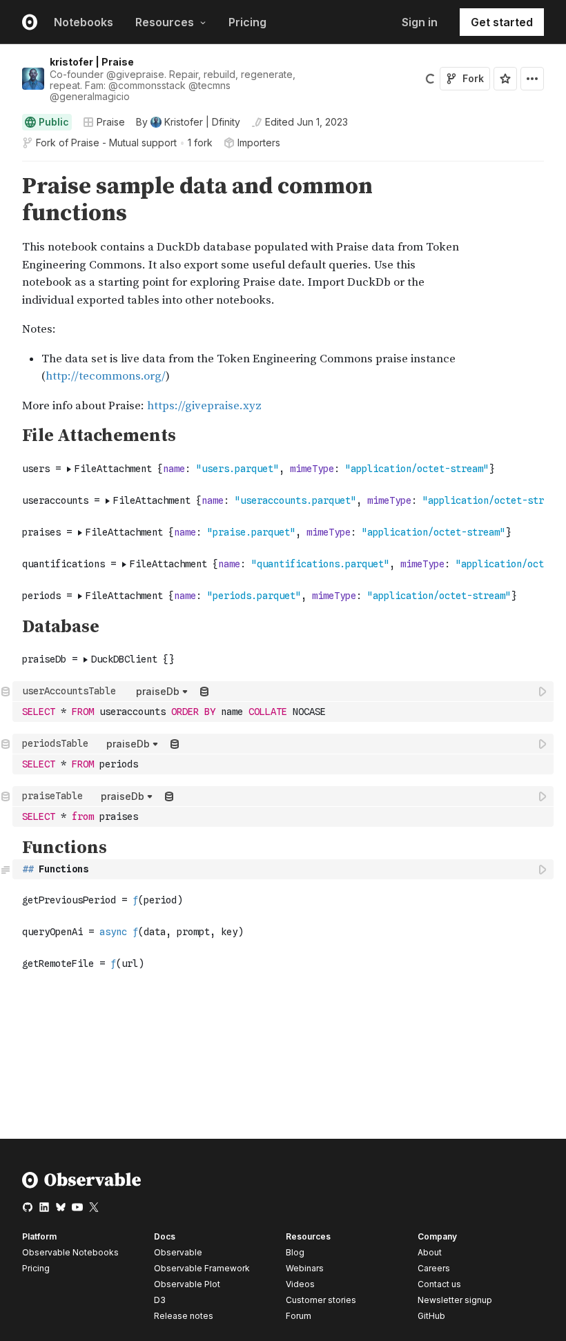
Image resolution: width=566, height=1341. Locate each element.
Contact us (439, 1284)
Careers (434, 1268)
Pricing (247, 22)
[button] (6, 167)
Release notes (183, 1316)
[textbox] (284, 712)
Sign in (420, 22)
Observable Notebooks (70, 1252)
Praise (111, 122)
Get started (502, 22)
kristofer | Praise (92, 62)
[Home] (82, 1185)
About (430, 1252)
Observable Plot (187, 1284)
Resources (164, 22)
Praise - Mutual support (124, 142)
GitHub (431, 1316)
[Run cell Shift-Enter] (543, 691)
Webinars (305, 1268)
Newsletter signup (455, 1300)
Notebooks (83, 22)
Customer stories (321, 1300)
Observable (178, 1252)
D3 (160, 1300)
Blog (295, 1252)
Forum (298, 1316)
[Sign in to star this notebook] (505, 78)
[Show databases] (204, 691)
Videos (300, 1284)
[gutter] (6, 294)
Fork (473, 78)
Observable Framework (202, 1268)
